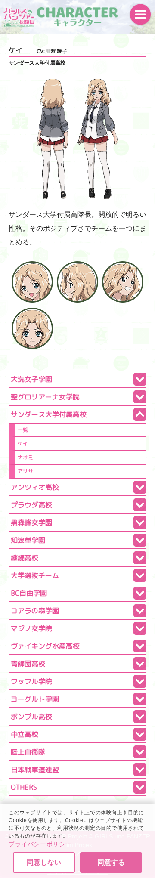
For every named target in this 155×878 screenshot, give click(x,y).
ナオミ (25, 457)
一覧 (23, 429)
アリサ (25, 471)
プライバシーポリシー (40, 844)
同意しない (44, 862)
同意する (111, 862)
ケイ (23, 443)
